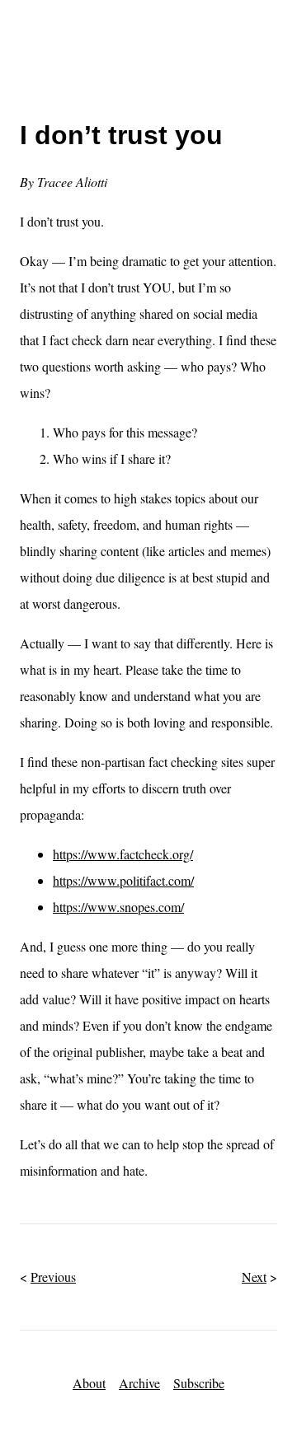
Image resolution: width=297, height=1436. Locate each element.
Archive (139, 1383)
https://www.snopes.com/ (118, 906)
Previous (53, 1276)
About (89, 1383)
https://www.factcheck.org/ (123, 854)
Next (254, 1276)
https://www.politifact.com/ (123, 880)
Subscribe (198, 1383)
